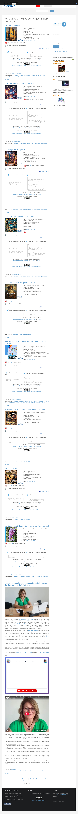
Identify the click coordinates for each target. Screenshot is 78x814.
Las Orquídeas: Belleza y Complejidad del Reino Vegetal (27, 526)
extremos (33, 402)
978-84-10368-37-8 (31, 359)
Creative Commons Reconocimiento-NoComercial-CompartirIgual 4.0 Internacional (26, 65)
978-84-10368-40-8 (30, 229)
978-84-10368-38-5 (31, 424)
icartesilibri (16, 75)
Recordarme (55, 43)
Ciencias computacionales (16, 141)
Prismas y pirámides (12, 25)
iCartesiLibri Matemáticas (16, 73)
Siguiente (25, 780)
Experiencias (13, 769)
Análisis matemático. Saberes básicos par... (61, 78)
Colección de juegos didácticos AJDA (19, 83)
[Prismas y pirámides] (63, 68)
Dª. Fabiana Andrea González (33, 620)
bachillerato (7, 76)
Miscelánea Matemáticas (59, 92)
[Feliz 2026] (63, 100)
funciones (14, 402)
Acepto (14, 3)
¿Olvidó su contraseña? (58, 48)
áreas (43, 402)
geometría (17, 76)
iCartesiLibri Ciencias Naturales (17, 574)
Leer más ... (7, 79)
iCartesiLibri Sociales (15, 332)
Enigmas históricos (12, 468)
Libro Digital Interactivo (33, 630)
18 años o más (35, 143)
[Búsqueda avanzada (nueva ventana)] (60, 24)
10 (45, 778)
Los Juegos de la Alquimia (15, 150)
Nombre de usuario (56, 34)
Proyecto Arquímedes (59, 801)
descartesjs (45, 770)
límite (18, 402)
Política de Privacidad (14, 2)
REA (21, 770)
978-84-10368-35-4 (31, 481)
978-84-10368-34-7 (30, 540)
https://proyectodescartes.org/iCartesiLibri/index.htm (24, 59)
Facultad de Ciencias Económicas (22, 623)
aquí (12, 42)
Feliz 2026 (55, 94)
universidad (27, 401)
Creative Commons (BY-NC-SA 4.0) (39, 800)
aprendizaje (39, 770)
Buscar (51, 11)
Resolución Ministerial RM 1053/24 (26, 619)
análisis (9, 402)
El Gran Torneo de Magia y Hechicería (19, 216)
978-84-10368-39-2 (30, 296)
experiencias (16, 770)
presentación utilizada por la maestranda (24, 652)
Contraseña (55, 38)
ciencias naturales (36, 576)
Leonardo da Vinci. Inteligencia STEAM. (20, 283)
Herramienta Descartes (59, 799)
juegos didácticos (43, 143)
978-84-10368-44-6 (30, 40)
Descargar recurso (45, 48)
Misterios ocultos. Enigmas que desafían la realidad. (25, 409)
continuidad (22, 402)
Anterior (15, 778)
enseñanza (33, 770)
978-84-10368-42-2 (30, 96)
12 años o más (41, 75)
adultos (12, 76)
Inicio (10, 778)
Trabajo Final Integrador (44, 652)
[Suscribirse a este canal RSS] (49, 24)
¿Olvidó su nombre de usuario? (60, 51)
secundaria (34, 75)
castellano (29, 75)
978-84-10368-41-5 (30, 163)
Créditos (39, 59)
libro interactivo (22, 75)
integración (38, 402)
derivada (28, 402)
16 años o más (44, 576)
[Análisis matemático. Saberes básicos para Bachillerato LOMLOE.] (63, 84)
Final (31, 780)
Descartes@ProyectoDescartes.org (60, 794)
